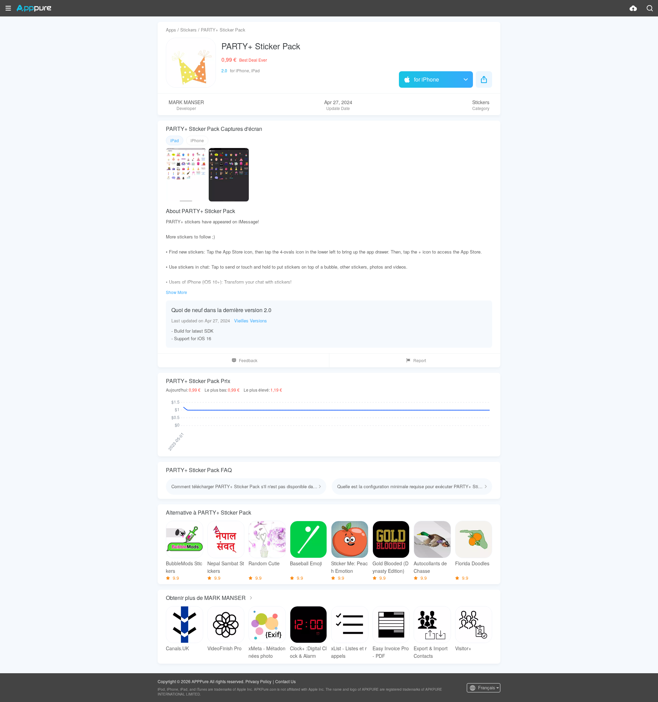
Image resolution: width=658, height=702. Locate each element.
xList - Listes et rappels (349, 652)
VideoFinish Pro (224, 648)
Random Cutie (264, 563)
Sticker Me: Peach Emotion (349, 567)
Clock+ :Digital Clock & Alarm (308, 652)
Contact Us (285, 681)
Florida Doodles (472, 563)
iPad (174, 140)
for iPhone (426, 79)
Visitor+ (463, 648)
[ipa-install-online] (633, 8)
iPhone (197, 140)
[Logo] (33, 8)
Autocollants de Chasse (430, 567)
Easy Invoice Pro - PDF (391, 652)
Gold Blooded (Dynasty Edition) (391, 567)
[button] (8, 8)
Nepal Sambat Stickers (225, 567)
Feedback (248, 360)
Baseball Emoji (306, 563)
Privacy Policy (258, 681)
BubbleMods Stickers (184, 567)
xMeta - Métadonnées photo (266, 652)
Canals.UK (177, 648)
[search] (650, 8)
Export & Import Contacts (431, 652)
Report (419, 360)
